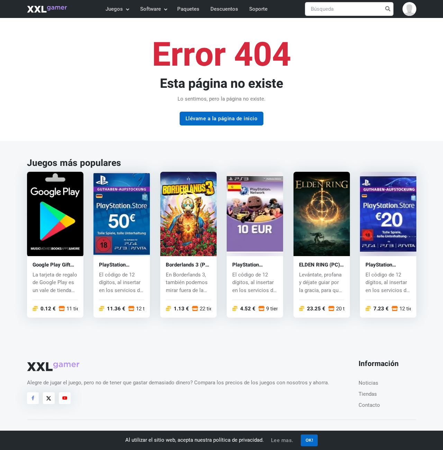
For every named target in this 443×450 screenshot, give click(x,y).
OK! (309, 440)
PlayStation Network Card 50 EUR (119, 265)
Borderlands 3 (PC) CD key (188, 265)
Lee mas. (282, 440)
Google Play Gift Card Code (51, 265)
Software (150, 9)
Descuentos (224, 9)
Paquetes (188, 9)
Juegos (114, 9)
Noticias (368, 383)
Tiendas (368, 394)
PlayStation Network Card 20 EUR (385, 265)
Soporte (258, 9)
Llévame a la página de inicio (222, 118)
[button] (409, 9)
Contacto (369, 405)
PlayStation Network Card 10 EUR (252, 265)
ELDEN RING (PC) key (319, 265)
